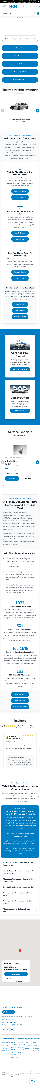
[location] (38, 1)
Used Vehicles (6, 1045)
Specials (29, 1038)
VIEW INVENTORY (20, 369)
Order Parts (14, 1057)
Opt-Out (37, 1074)
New (26, 1042)
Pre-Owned (28, 1045)
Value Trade (20, 239)
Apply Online (20, 233)
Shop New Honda (20, 191)
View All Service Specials (19, 435)
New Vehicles (6, 1042)
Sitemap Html (22, 1074)
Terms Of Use (12, 1074)
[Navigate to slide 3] (22, 17)
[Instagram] (8, 1029)
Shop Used (20, 197)
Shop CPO (20, 304)
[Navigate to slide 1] (17, 17)
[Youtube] (12, 1029)
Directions (36, 1048)
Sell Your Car (20, 310)
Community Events (20, 707)
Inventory (6, 1038)
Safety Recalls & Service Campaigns (32, 1074)
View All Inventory (19, 93)
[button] (20, 951)
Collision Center (20, 317)
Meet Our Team (20, 701)
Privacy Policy (8, 1074)
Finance (21, 1038)
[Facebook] (4, 1029)
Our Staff (36, 1051)
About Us (36, 1042)
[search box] (20, 38)
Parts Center (20, 278)
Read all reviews (32, 726)
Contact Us (9, 1012)
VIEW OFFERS (20, 411)
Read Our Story (20, 694)
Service (14, 1038)
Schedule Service (20, 272)
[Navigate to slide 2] (20, 17)
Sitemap (17, 1074)
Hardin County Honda (4, 1074)
